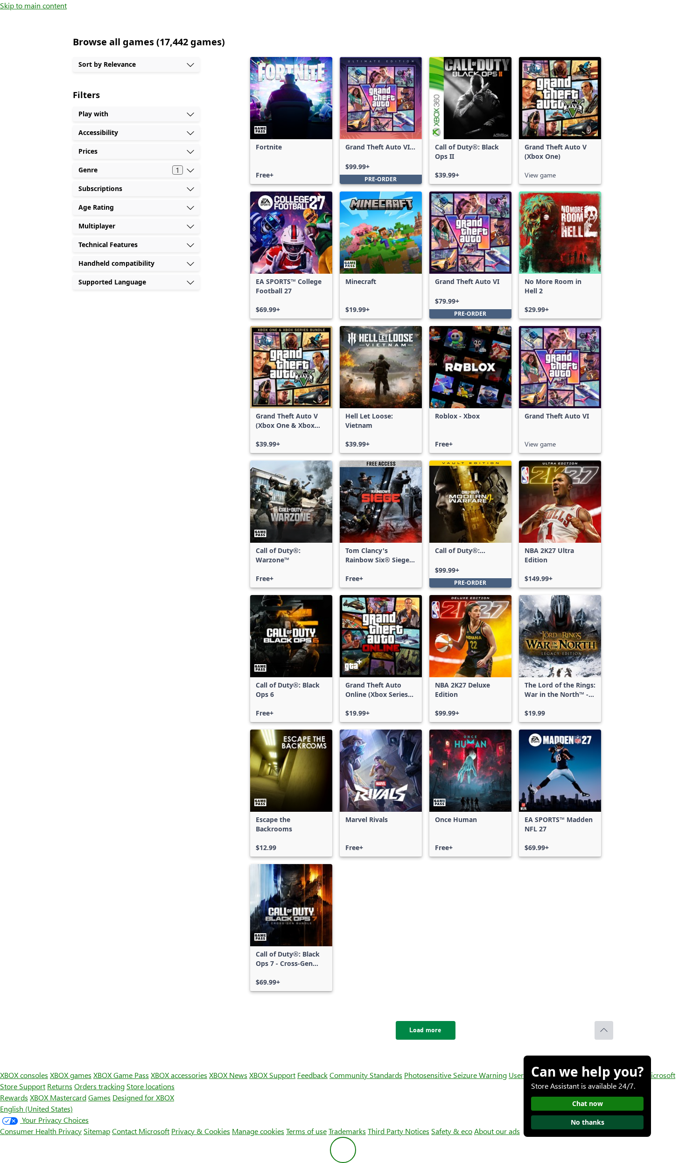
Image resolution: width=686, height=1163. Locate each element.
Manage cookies (258, 1131)
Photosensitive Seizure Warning (455, 1075)
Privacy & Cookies (200, 1131)
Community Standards (365, 1075)
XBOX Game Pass (121, 1075)
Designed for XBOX (143, 1097)
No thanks (587, 1122)
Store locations (150, 1086)
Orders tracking (99, 1086)
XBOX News (228, 1075)
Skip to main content (33, 5)
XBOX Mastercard (58, 1097)
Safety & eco (451, 1131)
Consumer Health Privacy (41, 1131)
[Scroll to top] (604, 1030)
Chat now (587, 1103)
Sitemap (97, 1131)
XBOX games (70, 1075)
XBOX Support (272, 1075)
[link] (291, 120)
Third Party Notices (398, 1131)
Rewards (14, 1097)
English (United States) (36, 1108)
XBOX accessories (179, 1075)
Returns (59, 1086)
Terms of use (306, 1131)
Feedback (312, 1075)
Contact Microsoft (140, 1131)
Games (99, 1097)
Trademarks (347, 1131)
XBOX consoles (24, 1075)
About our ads (497, 1131)
